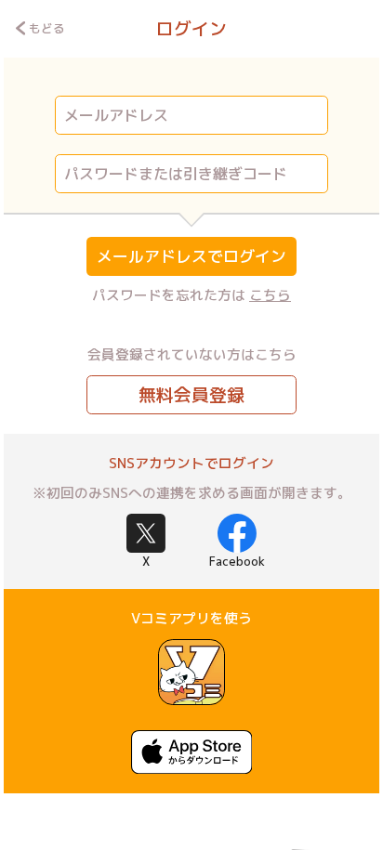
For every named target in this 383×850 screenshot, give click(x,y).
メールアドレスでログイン (191, 256)
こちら (270, 295)
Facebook (237, 561)
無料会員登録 (191, 395)
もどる (47, 28)
